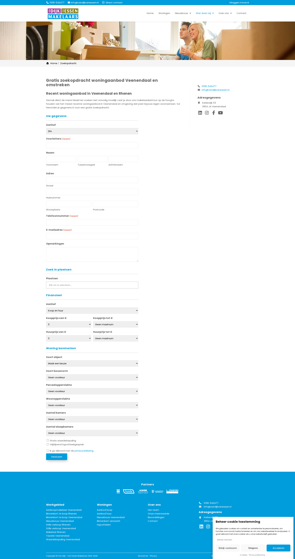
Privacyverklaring (257, 555)
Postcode (98, 209)
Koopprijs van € (56, 318)
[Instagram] (207, 113)
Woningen (164, 13)
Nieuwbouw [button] (181, 13)
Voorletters (58, 138)
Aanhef (51, 125)
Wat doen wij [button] (203, 13)
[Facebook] (214, 113)
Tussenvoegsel (86, 164)
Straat (49, 185)
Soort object (54, 357)
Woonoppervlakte (58, 399)
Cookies (243, 555)
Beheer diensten (224, 539)
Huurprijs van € (56, 332)
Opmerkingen (55, 243)
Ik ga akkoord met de (71, 450)
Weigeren (253, 548)
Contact (241, 13)
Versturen (56, 456)
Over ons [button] (224, 13)
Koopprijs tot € (103, 318)
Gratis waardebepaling (63, 440)
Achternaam (115, 164)
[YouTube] (221, 113)
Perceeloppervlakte (59, 385)
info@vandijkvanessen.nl (215, 89)
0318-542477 (208, 86)
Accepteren (278, 548)
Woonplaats (53, 209)
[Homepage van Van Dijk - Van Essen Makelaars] (63, 14)
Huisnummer (53, 197)
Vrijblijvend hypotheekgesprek (67, 444)
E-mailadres (59, 230)
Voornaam (52, 164)
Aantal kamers (56, 413)
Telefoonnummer (62, 216)
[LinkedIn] (200, 113)
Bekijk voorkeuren (228, 548)
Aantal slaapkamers (59, 427)
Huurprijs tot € (102, 332)
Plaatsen (52, 278)
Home (150, 13)
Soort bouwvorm (57, 371)
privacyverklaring (84, 450)
